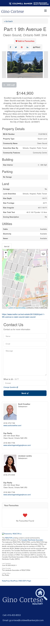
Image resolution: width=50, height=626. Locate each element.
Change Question (10, 387)
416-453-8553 (14, 615)
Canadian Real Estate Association (32, 540)
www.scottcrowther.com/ (12, 425)
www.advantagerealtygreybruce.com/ (17, 445)
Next (46, 64)
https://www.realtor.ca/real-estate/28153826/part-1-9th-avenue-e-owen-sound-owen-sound (23, 315)
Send (24, 393)
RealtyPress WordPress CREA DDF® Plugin (16, 581)
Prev (4, 64)
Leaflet (10, 308)
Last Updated (6, 563)
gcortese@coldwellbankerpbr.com (26, 620)
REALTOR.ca (9, 538)
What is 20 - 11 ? (11, 379)
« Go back (8, 21)
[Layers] (43, 253)
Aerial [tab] (6, 246)
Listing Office (6, 573)
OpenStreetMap (20, 308)
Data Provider (6, 568)
